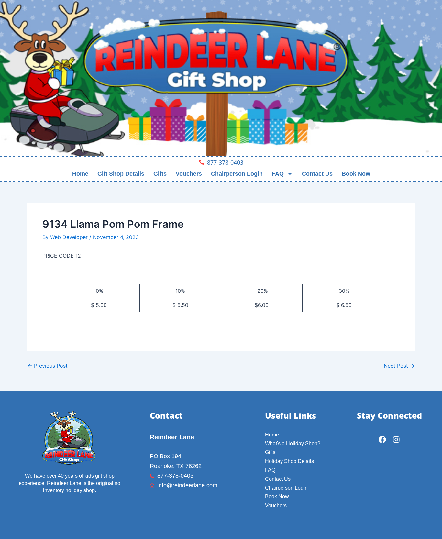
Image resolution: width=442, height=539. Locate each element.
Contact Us (317, 173)
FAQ (278, 173)
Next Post (399, 365)
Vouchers (189, 173)
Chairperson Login (237, 173)
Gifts (160, 173)
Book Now (356, 173)
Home (80, 173)
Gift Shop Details (120, 173)
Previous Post (48, 365)
